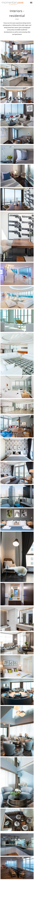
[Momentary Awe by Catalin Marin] (13, 3)
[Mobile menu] (31, 2)
